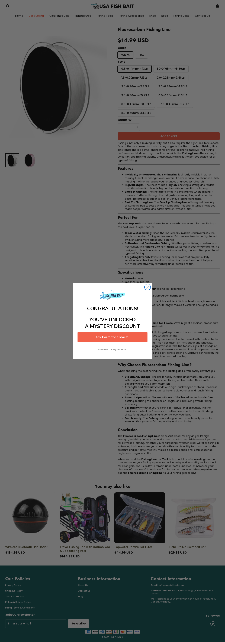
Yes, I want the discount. (112, 337)
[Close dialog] (147, 287)
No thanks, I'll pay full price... (112, 349)
